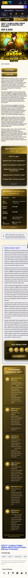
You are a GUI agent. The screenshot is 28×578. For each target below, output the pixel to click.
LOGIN (7, 19)
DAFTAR (21, 19)
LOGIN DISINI (9, 74)
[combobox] (12, 6)
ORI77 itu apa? (14, 156)
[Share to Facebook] (8, 573)
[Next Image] (27, 46)
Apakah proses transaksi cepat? (14, 175)
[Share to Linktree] (13, 573)
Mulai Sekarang (19, 356)
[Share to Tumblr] (26, 573)
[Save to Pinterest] (17, 573)
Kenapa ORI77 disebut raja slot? (14, 179)
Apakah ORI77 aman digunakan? (14, 161)
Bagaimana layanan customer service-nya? (14, 170)
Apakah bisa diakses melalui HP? (14, 165)
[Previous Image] (1, 46)
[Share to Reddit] (21, 573)
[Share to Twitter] (4, 573)
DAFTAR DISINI (9, 70)
